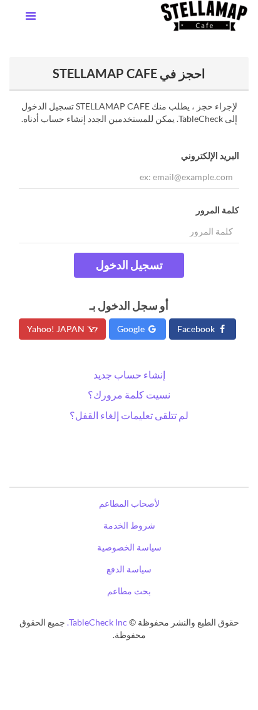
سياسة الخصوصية (129, 547)
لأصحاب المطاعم (129, 503)
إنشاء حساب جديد (129, 374)
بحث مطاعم (129, 591)
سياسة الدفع (129, 569)
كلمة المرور (217, 210)
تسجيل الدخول (129, 264)
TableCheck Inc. (97, 622)
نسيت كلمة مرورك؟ (129, 394)
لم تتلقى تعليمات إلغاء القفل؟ (129, 415)
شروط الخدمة (129, 525)
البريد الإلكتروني (210, 155)
